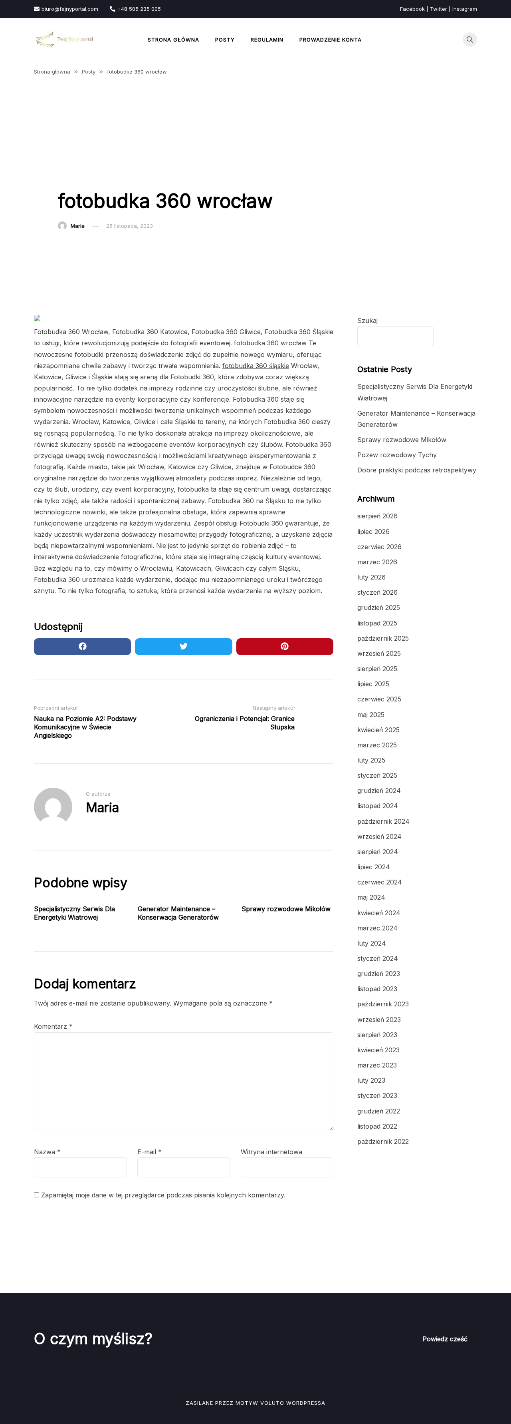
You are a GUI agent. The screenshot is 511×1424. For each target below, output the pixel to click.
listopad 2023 (377, 989)
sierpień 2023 (377, 1035)
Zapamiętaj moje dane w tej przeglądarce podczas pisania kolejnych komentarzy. (163, 1195)
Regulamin (267, 39)
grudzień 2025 (378, 607)
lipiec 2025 (373, 684)
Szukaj (367, 321)
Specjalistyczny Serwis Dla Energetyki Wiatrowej (74, 913)
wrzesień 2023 (379, 1020)
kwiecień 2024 (378, 913)
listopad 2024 (377, 806)
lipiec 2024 (373, 867)
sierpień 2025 (377, 669)
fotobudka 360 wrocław (270, 343)
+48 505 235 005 (139, 9)
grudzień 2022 (378, 1111)
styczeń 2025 (377, 775)
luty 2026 (371, 577)
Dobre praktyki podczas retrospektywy (416, 470)
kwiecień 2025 (378, 730)
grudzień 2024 (379, 791)
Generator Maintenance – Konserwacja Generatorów (178, 913)
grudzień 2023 (378, 974)
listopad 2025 (377, 623)
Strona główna (173, 39)
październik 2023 (383, 1004)
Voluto (272, 1403)
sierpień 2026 (377, 516)
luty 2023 (371, 1080)
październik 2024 (383, 821)
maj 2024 (371, 897)
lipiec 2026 (373, 532)
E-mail (149, 1152)
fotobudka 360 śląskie (255, 366)
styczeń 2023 (377, 1095)
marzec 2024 (377, 928)
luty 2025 (371, 760)
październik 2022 (383, 1141)
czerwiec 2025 (379, 699)
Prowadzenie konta (330, 39)
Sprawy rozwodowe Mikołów (286, 909)
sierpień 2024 (377, 852)
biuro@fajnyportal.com (70, 9)
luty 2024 (371, 943)
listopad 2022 (377, 1126)
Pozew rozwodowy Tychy (397, 455)
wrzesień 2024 (379, 836)
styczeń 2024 (377, 958)
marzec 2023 (377, 1065)
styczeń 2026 (377, 592)
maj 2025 (370, 715)
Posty (225, 39)
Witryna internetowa (271, 1152)
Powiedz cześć (444, 1339)
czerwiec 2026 (379, 547)
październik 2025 (383, 638)
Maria (78, 226)
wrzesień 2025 (379, 653)
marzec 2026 (377, 562)
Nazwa (47, 1152)
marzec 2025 (377, 745)
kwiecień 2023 (378, 1050)
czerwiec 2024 (379, 882)
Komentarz (53, 1026)
